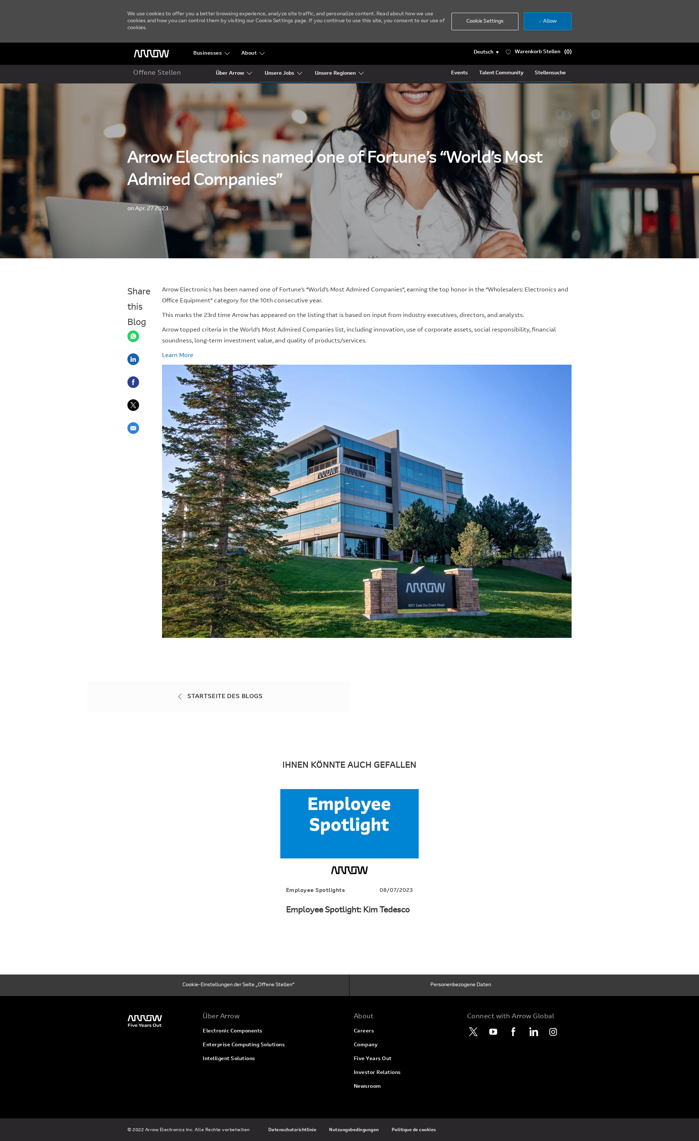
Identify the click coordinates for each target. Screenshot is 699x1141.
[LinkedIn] (533, 1031)
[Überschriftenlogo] (151, 53)
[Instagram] (553, 1031)
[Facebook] (513, 1031)
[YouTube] (493, 1031)
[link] (349, 858)
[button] (486, 52)
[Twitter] (473, 1031)
